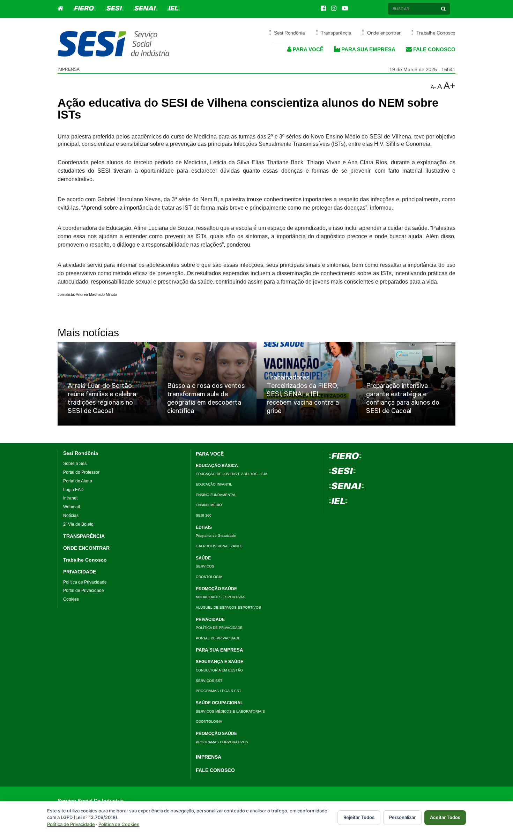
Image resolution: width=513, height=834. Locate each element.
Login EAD (73, 490)
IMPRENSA (208, 757)
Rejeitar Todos (358, 817)
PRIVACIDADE (79, 571)
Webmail (71, 507)
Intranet (70, 498)
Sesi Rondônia (80, 453)
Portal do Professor (81, 472)
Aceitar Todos (445, 817)
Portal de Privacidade (83, 590)
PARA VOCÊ (307, 49)
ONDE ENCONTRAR (86, 548)
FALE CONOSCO (433, 49)
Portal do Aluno (77, 481)
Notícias (71, 515)
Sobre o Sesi (75, 463)
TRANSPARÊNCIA (84, 536)
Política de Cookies (118, 824)
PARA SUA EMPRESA (367, 49)
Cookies (71, 599)
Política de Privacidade (85, 582)
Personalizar (402, 817)
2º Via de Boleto (78, 524)
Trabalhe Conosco (85, 560)
